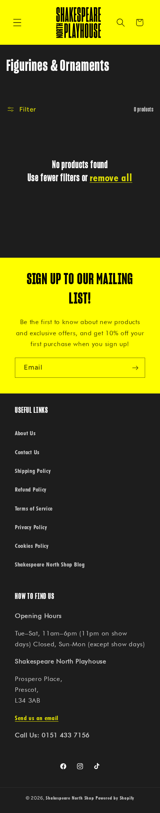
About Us (25, 433)
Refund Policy (31, 489)
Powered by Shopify (115, 798)
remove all (111, 177)
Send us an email (36, 718)
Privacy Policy (31, 527)
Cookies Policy (32, 545)
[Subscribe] (135, 368)
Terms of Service (34, 508)
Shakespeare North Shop (70, 798)
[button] (17, 22)
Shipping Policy (33, 470)
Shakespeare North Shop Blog (50, 564)
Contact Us (27, 452)
